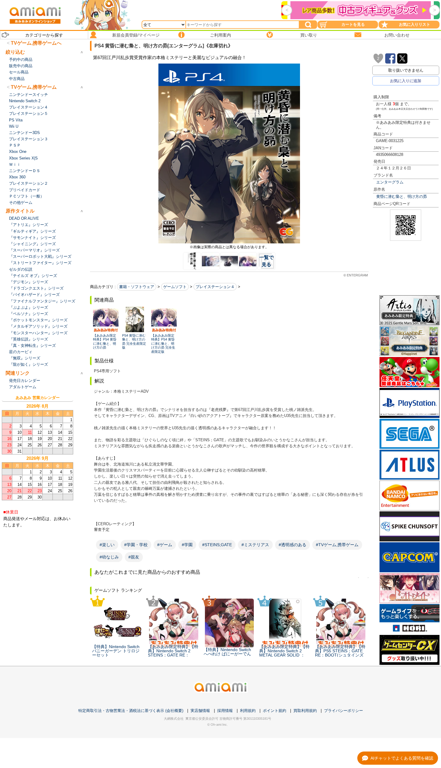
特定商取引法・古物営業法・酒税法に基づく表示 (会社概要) (130, 710)
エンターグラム (390, 182)
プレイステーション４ (215, 286)
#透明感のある (292, 544)
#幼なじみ (109, 557)
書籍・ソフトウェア (136, 286)
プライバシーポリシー (343, 710)
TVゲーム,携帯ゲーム (34, 87)
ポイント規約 (274, 710)
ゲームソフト (175, 286)
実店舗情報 (200, 710)
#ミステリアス (255, 544)
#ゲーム (164, 544)
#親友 (133, 557)
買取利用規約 (305, 710)
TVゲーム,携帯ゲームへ (36, 43)
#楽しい (107, 544)
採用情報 (225, 710)
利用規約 (248, 710)
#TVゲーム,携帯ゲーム (337, 544)
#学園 (187, 544)
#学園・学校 (136, 544)
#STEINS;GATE (217, 544)
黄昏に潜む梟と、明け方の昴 (401, 196)
